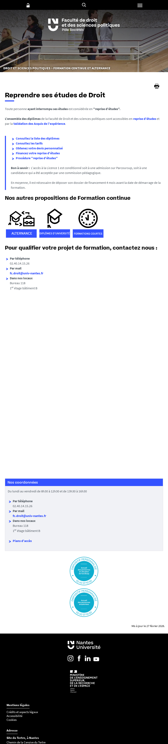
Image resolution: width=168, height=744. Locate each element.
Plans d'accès (22, 541)
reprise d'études (144, 119)
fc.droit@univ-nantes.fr (26, 273)
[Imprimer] (156, 86)
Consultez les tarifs (29, 143)
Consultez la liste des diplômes (37, 138)
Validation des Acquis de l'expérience (39, 124)
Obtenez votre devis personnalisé (39, 148)
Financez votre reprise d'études (38, 153)
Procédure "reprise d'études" (37, 158)
